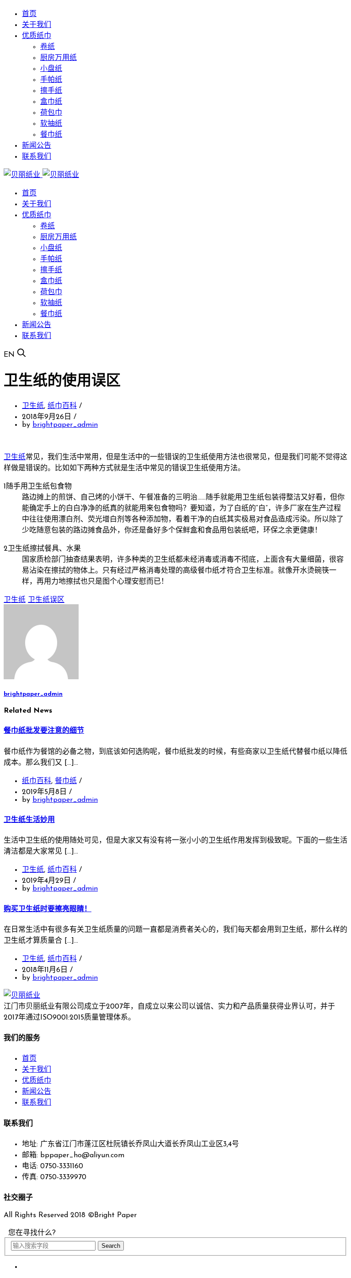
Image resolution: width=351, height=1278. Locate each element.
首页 (29, 14)
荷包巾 (51, 113)
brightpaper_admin (65, 425)
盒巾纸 (51, 102)
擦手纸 (51, 91)
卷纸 (47, 47)
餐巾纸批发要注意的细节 (44, 731)
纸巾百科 (62, 406)
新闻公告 (36, 146)
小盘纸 (51, 69)
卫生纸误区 (46, 600)
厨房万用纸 (58, 58)
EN (9, 355)
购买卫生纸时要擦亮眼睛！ (47, 909)
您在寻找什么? (32, 1233)
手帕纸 (51, 80)
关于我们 (36, 25)
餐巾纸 (51, 135)
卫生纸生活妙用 (29, 820)
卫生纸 (33, 406)
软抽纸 (51, 124)
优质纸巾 (36, 36)
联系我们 (36, 157)
